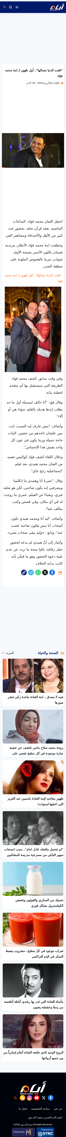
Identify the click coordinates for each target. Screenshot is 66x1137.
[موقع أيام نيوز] (53, 7)
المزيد (10, 653)
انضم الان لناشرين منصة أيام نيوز (45, 1117)
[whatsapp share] (38, 572)
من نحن (58, 1108)
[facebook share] (52, 572)
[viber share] (31, 572)
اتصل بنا (23, 1108)
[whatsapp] (24, 572)
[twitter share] (45, 572)
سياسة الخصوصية (40, 1108)
